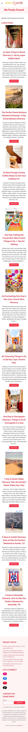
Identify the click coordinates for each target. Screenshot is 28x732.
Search (5, 700)
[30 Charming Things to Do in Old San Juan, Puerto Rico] (14, 341)
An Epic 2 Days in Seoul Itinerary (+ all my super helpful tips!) (14, 55)
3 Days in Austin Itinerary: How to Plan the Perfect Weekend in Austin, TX (14, 540)
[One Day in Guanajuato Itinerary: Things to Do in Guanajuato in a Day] (14, 402)
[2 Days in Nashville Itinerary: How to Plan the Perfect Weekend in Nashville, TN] (14, 580)
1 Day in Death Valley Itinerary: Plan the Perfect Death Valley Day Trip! (14, 482)
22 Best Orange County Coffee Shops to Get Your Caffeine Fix (14, 175)
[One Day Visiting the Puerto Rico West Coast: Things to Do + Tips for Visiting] (14, 220)
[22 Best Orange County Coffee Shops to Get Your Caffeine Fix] (14, 158)
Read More (14, 81)
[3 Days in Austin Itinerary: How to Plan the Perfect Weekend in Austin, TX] (14, 522)
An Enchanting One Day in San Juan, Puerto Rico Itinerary (14, 299)
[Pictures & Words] (14, 3)
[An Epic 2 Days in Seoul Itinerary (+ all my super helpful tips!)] (14, 37)
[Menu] (2, 3)
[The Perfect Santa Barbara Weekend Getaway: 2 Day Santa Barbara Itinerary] (14, 97)
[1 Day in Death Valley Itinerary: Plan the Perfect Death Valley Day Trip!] (14, 464)
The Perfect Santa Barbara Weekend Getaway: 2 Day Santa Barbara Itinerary (14, 115)
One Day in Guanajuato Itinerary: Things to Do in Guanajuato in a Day (14, 419)
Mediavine (20, 725)
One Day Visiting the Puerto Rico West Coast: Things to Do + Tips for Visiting (13, 660)
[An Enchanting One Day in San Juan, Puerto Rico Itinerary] (14, 281)
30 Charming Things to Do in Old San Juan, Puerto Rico (14, 359)
